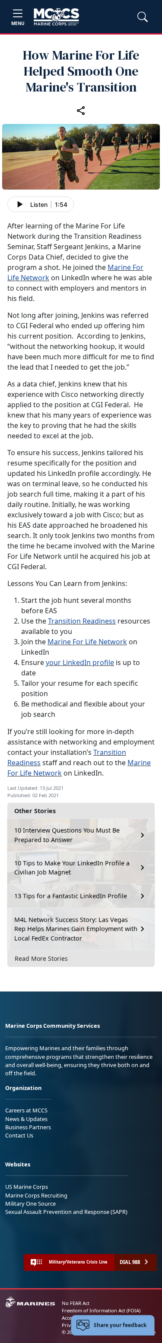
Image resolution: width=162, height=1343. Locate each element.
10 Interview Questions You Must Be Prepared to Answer (67, 835)
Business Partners (28, 1127)
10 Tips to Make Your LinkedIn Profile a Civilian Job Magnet (72, 868)
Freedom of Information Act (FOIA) (101, 1310)
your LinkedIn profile (80, 662)
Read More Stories (41, 958)
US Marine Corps (26, 1187)
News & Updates (26, 1119)
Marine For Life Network (87, 641)
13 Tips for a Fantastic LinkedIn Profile (70, 896)
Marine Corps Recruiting (36, 1195)
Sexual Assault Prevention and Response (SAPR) (66, 1212)
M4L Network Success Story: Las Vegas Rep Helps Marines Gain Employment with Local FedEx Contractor (75, 928)
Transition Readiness (82, 621)
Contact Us (19, 1135)
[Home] (56, 17)
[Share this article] (81, 110)
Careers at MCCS (26, 1110)
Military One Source (30, 1203)
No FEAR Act (75, 1303)
